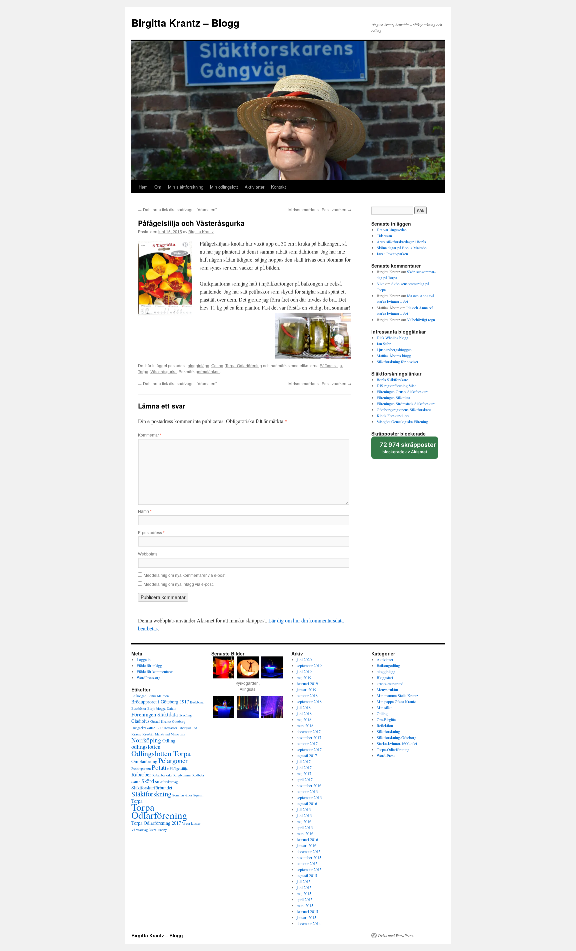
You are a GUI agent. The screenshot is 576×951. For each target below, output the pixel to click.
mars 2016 (305, 833)
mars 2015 (305, 905)
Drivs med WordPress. (396, 935)
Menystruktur (387, 689)
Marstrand (162, 734)
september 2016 (309, 797)
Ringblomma (182, 775)
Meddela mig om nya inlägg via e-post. (179, 584)
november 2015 (309, 857)
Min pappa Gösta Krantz (396, 701)
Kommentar (150, 435)
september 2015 (309, 869)
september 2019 (309, 665)
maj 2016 (304, 821)
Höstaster (170, 727)
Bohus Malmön (158, 695)
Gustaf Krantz (160, 721)
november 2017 (309, 737)
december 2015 (309, 851)
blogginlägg (198, 365)
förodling (185, 715)
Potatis (160, 767)
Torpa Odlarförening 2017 (156, 823)
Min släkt (384, 707)
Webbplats (147, 553)
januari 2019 (306, 689)
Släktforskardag (166, 781)
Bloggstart (385, 677)
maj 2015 (304, 893)
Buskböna (197, 702)
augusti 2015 (307, 875)
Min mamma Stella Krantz (397, 695)
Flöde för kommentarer (155, 671)
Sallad (135, 781)
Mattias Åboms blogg (394, 355)
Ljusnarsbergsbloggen (394, 349)
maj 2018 (304, 719)
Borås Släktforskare (392, 379)
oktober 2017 (307, 743)
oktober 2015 (307, 863)
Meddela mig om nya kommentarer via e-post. (185, 575)
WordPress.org (148, 677)
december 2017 (309, 731)
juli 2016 (304, 809)
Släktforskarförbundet (151, 787)
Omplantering (144, 761)
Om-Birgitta (386, 719)
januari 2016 (306, 845)
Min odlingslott (224, 187)
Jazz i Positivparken (392, 253)
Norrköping (146, 740)
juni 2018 (304, 713)
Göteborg (178, 721)
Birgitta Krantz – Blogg (185, 22)
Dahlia (171, 708)
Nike (380, 283)
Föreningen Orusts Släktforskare (402, 391)
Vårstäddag (139, 829)
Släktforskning (151, 793)
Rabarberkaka (162, 775)
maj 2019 (304, 677)
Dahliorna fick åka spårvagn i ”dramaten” (177, 209)
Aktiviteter (254, 187)
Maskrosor (178, 734)
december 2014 (309, 923)
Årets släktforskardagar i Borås (401, 241)
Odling (217, 365)
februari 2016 (307, 839)
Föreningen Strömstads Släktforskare (406, 403)
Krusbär (148, 734)
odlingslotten (145, 746)
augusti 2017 (307, 755)
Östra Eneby (158, 829)
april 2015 (305, 899)
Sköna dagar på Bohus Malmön (402, 247)
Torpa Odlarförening (159, 810)
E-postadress (151, 532)
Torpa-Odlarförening (243, 365)
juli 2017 (304, 761)
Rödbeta (198, 775)
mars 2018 (305, 725)
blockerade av (408, 450)
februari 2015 (307, 911)
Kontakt (278, 187)
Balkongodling (388, 665)
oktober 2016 (307, 791)
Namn (145, 511)
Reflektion (385, 725)
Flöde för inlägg (149, 665)
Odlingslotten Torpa (161, 753)
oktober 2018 (307, 695)
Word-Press (386, 755)
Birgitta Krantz (201, 231)
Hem (143, 187)
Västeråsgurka (163, 371)
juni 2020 (304, 659)
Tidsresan (384, 235)
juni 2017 (304, 767)
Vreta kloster (191, 823)
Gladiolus (140, 721)
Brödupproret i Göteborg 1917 (160, 701)
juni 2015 (304, 887)
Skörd (147, 781)
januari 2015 (306, 917)
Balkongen (138, 695)
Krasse (136, 734)
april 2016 (305, 827)
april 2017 (305, 779)
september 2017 (309, 749)
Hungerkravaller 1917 (147, 727)
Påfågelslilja (331, 365)
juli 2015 (304, 881)
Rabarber (141, 774)
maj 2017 (304, 773)
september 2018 (309, 701)
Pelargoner (173, 760)
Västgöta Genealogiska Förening (402, 421)
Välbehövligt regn (421, 319)
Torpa (143, 371)
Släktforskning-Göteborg (396, 737)
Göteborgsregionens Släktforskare (404, 409)
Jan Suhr (384, 343)
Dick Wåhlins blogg (392, 337)
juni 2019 (304, 671)
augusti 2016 (307, 803)
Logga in (144, 659)
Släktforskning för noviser (397, 361)
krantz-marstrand (390, 683)
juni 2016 (304, 815)
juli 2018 (304, 707)
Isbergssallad (187, 727)
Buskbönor (138, 708)
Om (157, 187)
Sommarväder (182, 795)
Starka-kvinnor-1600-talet (397, 743)
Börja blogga (156, 708)
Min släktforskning (185, 187)
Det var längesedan (392, 229)
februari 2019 (307, 683)
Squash (198, 795)
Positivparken (141, 768)
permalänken (208, 371)
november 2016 (309, 785)
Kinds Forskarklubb (393, 415)
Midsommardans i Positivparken (319, 209)
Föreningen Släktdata (393, 397)
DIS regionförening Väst (396, 385)
